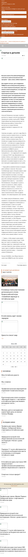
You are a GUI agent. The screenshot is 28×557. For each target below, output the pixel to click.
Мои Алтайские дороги (10, 375)
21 (17, 358)
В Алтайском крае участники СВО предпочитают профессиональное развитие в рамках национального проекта (13, 465)
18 (7, 358)
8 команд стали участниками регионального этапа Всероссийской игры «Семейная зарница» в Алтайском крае (12, 294)
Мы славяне (6, 382)
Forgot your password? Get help (9, 23)
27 (14, 361)
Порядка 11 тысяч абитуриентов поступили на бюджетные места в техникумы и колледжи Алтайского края (13, 452)
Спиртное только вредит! (10, 474)
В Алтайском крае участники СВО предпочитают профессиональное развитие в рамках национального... (13, 549)
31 (3, 364)
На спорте (4, 265)
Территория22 (14, 485)
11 (7, 356)
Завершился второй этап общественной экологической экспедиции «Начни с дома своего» (12, 439)
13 (14, 356)
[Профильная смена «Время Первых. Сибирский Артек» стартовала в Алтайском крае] (14, 492)
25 (7, 361)
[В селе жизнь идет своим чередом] (14, 307)
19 (10, 358)
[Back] (2, 5)
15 (21, 356)
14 (17, 356)
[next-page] (3, 338)
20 (14, 358)
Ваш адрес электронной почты (9, 30)
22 (21, 358)
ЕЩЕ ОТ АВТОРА (7, 272)
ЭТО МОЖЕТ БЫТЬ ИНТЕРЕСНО (11, 270)
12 (10, 356)
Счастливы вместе (22, 265)
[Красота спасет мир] (14, 326)
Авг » (16, 366)
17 (3, 358)
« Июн (12, 366)
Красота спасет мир (9, 335)
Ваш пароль (4, 19)
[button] (2, 46)
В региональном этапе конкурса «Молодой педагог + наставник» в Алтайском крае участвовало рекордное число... (13, 400)
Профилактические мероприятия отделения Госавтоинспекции (13, 390)
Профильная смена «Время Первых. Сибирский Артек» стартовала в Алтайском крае (12, 428)
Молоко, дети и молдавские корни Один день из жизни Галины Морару (12, 412)
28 (17, 361)
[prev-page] (2, 338)
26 (10, 361)
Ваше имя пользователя (7, 14)
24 (3, 361)
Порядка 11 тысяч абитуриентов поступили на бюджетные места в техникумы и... (13, 532)
